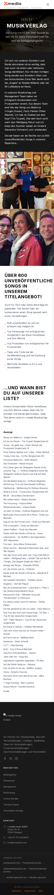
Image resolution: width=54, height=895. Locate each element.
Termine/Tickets (11, 804)
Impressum (16, 891)
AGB (40, 891)
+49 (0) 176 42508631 (18, 837)
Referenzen (9, 780)
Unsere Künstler (11, 798)
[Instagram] (16, 758)
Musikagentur (9, 774)
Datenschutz (30, 891)
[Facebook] (4, 758)
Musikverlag (9, 792)
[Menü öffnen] (48, 4)
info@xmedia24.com (17, 842)
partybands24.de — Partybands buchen (22, 863)
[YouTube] (10, 758)
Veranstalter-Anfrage (13, 810)
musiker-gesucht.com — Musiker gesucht (26, 877)
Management (9, 786)
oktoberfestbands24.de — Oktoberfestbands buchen (25, 870)
